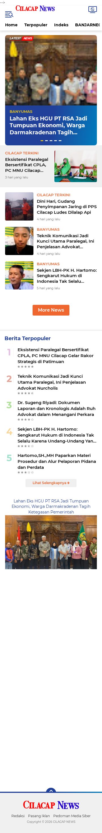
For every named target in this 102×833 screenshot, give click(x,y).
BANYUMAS (21, 111)
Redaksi (18, 816)
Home (11, 24)
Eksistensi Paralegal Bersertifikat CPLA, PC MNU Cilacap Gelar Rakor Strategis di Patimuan (28, 165)
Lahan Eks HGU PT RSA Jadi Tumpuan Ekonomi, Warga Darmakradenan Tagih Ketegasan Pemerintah (48, 129)
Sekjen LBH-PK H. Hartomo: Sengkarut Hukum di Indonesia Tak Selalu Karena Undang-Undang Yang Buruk (67, 275)
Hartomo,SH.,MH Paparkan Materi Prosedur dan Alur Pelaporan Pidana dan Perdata (57, 461)
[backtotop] (51, 793)
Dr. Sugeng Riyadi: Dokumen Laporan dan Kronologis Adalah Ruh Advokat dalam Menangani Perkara (56, 408)
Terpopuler (35, 24)
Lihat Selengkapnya (50, 483)
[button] (42, 140)
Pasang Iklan (39, 816)
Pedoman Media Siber (72, 816)
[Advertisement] (51, 620)
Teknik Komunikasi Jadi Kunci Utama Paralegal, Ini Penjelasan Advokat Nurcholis (65, 241)
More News (51, 310)
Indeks (61, 24)
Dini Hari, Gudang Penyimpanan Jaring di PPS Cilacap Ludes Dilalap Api (67, 206)
